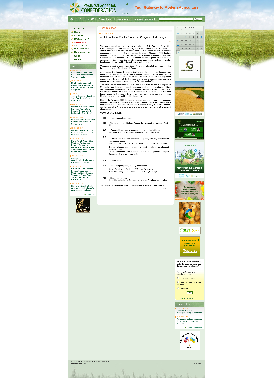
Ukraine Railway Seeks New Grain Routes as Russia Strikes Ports (83, 122)
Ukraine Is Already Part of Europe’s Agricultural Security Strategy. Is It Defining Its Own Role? (82, 110)
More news (91, 194)
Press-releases (107, 28)
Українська (127, 13)
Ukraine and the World (82, 54)
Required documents (144, 19)
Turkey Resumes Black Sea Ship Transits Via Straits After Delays (83, 98)
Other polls (188, 298)
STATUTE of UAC (86, 19)
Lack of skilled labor (187, 278)
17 (178, 45)
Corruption (184, 289)
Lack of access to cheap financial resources (188, 273)
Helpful (77, 59)
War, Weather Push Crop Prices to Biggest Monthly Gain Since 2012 (82, 75)
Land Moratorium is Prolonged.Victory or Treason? (189, 311)
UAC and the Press (83, 39)
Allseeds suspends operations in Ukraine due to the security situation (82, 160)
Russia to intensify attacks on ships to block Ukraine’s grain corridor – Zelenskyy (82, 188)
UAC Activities (81, 48)
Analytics (78, 35)
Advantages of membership (114, 19)
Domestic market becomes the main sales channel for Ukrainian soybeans (82, 132)
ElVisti (201, 363)
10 (178, 41)
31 (178, 52)
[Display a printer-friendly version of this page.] (170, 41)
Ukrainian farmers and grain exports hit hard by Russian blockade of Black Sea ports (83, 86)
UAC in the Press (81, 45)
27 (178, 33)
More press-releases (195, 327)
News (77, 32)
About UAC (80, 28)
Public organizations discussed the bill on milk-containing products (189, 321)
